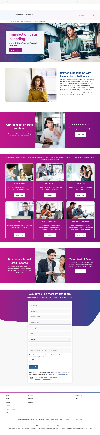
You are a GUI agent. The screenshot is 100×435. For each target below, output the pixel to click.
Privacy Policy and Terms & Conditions (27, 419)
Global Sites (92, 2)
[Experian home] (13, 7)
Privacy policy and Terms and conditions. (59, 374)
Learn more (80, 134)
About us (7, 398)
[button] (25, 7)
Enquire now (14, 50)
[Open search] (93, 7)
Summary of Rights (77, 419)
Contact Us (77, 398)
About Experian (75, 2)
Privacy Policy (38, 379)
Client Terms (41, 419)
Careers (7, 402)
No (32, 362)
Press (7, 412)
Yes (33, 359)
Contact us (83, 2)
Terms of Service (46, 379)
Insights (7, 405)
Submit (34, 367)
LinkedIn (30, 398)
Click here (82, 15)
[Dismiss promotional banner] (93, 15)
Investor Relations (10, 409)
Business (7, 2)
